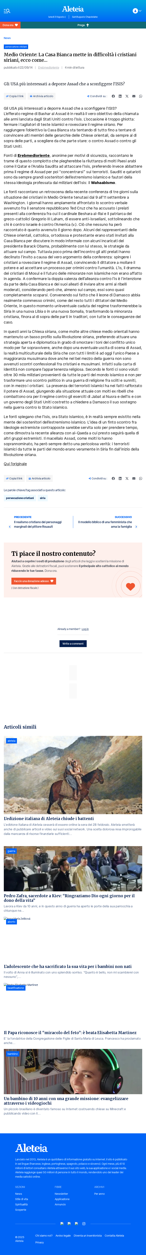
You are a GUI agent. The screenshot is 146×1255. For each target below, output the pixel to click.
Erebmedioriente (48, 68)
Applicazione (62, 1199)
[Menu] (24, 11)
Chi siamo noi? (43, 1235)
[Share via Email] (133, 96)
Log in (85, 629)
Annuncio (60, 1204)
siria (42, 498)
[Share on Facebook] (113, 96)
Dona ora (8, 25)
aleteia (11, 741)
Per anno (99, 1194)
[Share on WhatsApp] (140, 96)
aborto (11, 921)
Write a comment (73, 643)
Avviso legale (63, 1235)
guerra (11, 851)
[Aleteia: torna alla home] (73, 8)
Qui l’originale (15, 463)
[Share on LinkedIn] (120, 96)
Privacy (39, 1242)
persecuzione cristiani (20, 498)
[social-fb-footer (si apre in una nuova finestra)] (69, 1224)
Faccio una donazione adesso (31, 581)
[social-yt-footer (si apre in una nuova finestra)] (62, 1224)
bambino (13, 1054)
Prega (81, 25)
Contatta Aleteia (114, 1235)
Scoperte (20, 1209)
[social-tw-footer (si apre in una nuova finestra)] (76, 1224)
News (7, 38)
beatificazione (16, 988)
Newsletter (61, 1194)
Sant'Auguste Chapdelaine (85, 16)
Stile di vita (21, 1199)
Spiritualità (21, 1204)
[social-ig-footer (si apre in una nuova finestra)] (84, 1224)
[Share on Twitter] (127, 96)
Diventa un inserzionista (88, 1235)
